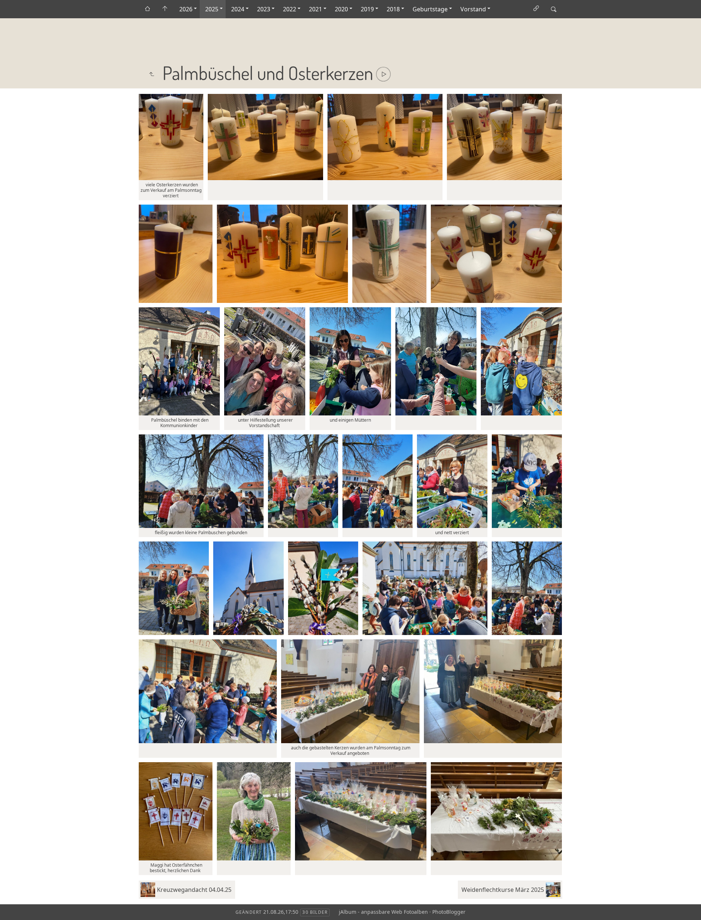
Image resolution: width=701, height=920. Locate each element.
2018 (393, 9)
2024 (237, 9)
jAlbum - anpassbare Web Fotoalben (383, 911)
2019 (367, 9)
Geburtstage (430, 9)
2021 (315, 9)
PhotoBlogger (449, 911)
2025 (211, 9)
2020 (341, 9)
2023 (263, 9)
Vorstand (473, 9)
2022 (289, 9)
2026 (185, 9)
